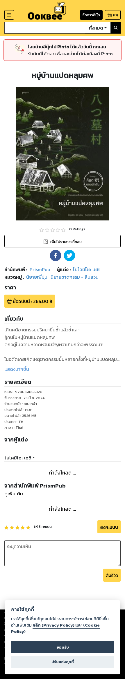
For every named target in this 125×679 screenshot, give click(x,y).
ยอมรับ (62, 647)
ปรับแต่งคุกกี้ (62, 662)
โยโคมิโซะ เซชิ (18, 457)
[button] (55, 255)
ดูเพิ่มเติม (13, 493)
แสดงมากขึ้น (16, 369)
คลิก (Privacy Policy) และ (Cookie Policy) (55, 628)
